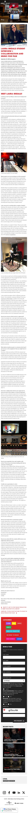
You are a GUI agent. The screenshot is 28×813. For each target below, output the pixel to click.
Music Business (11, 639)
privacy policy (19, 686)
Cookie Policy (12, 780)
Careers (19, 639)
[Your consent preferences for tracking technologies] (7, 810)
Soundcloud (3, 592)
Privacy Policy (5, 780)
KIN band (3, 600)
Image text (6, 706)
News (14, 623)
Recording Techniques (13, 635)
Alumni (8, 623)
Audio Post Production (13, 631)
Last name (5, 660)
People (19, 623)
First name (6, 654)
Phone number (7, 666)
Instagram (3, 594)
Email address (7, 672)
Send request (18, 721)
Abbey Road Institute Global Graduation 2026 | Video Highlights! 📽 (13, 755)
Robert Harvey (4, 603)
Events (8, 627)
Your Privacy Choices (10, 809)
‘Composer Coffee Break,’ (7, 298)
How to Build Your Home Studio (12, 769)
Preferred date (7, 678)
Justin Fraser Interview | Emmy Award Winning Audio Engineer (13, 740)
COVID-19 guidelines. (11, 234)
